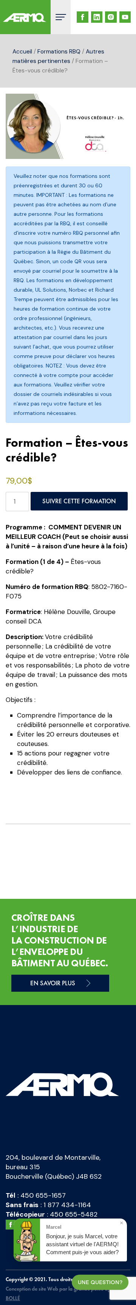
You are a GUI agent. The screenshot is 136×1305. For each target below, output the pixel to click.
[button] (117, 107)
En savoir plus (52, 983)
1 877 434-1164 (67, 1204)
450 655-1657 (43, 1195)
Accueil (22, 51)
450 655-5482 (73, 1214)
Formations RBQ (58, 51)
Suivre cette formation (79, 501)
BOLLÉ (13, 1298)
